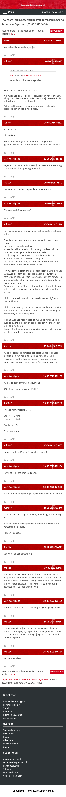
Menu (11, 12)
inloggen (46, 12)
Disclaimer (8, 733)
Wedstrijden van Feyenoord (38, 20)
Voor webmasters (11, 730)
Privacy (6, 737)
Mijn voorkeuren (11, 772)
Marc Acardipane (12, 159)
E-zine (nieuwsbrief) (13, 715)
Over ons (8, 723)
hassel (7, 40)
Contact (7, 747)
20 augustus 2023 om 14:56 (31, 75)
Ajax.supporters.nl (12, 759)
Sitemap (7, 769)
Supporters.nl (10, 752)
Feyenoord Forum (11, 20)
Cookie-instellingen (12, 776)
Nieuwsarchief (10, 718)
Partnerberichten (11, 743)
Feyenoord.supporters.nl (15, 762)
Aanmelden (8, 701)
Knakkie (7, 182)
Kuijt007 (8, 61)
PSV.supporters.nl (11, 766)
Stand (6, 708)
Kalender (7, 711)
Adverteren (8, 740)
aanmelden (57, 12)
